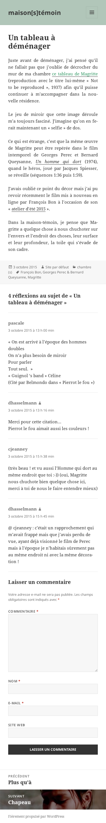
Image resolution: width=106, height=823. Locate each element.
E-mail (16, 703)
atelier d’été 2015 (29, 209)
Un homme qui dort (58, 161)
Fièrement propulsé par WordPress (36, 816)
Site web (16, 725)
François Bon (31, 272)
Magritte (34, 277)
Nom (14, 681)
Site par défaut (57, 267)
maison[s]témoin (34, 12)
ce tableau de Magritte (75, 74)
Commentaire (23, 611)
